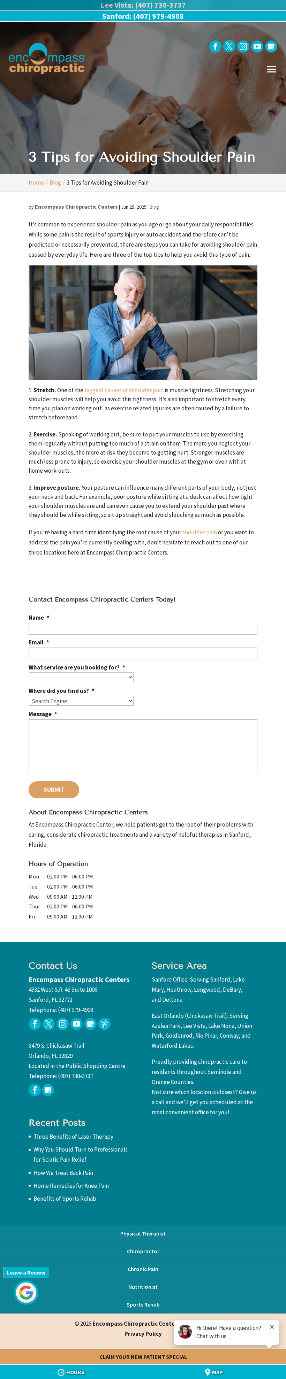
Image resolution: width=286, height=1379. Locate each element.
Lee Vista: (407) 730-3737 (143, 5)
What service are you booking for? (77, 667)
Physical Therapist (143, 1233)
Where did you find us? (62, 691)
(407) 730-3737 (75, 1076)
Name (39, 617)
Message (43, 714)
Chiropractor (143, 1251)
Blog (154, 207)
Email (39, 642)
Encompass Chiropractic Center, (151, 1323)
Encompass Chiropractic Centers (76, 206)
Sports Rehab (143, 1304)
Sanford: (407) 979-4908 (143, 16)
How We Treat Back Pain (63, 1173)
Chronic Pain (143, 1268)
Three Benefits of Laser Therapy (73, 1136)
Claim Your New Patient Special (143, 1356)
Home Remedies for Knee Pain (71, 1186)
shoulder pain (199, 532)
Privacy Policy (143, 1334)
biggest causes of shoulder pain (124, 390)
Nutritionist (143, 1286)
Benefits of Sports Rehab (64, 1198)
